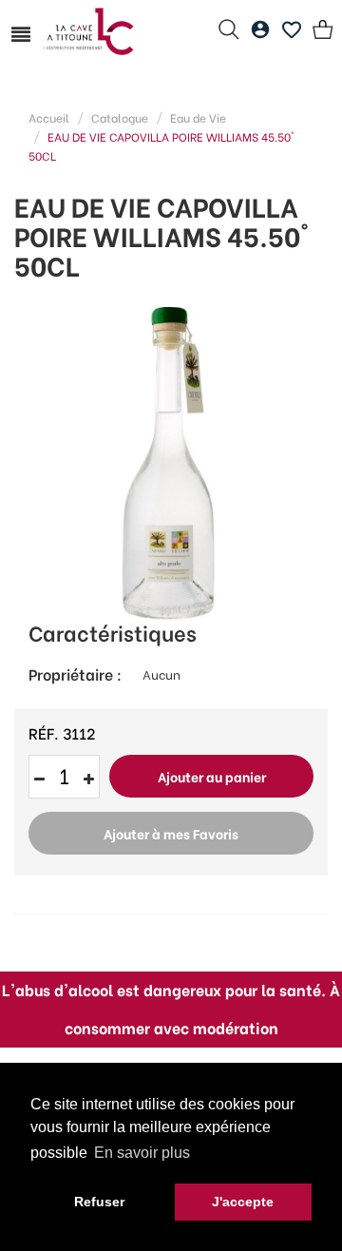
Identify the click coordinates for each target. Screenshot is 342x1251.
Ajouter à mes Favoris (171, 833)
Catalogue (119, 117)
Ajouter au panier (212, 776)
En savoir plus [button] (142, 1153)
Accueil (48, 117)
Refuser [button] (99, 1201)
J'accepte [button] (243, 1201)
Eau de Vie (198, 117)
